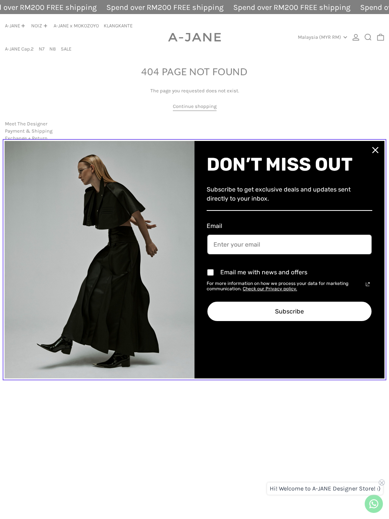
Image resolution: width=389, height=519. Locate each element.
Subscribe (289, 311)
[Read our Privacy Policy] (367, 284)
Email (214, 225)
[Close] (375, 150)
